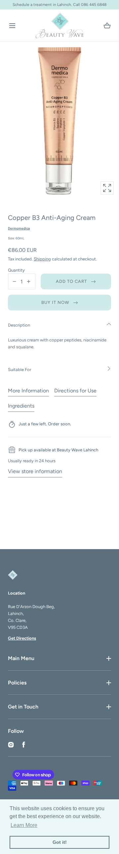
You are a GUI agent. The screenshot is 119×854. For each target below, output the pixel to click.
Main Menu (21, 658)
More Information (28, 390)
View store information (35, 471)
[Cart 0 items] (107, 26)
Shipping (42, 258)
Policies (17, 683)
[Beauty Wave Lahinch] (60, 25)
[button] (12, 25)
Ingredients (21, 406)
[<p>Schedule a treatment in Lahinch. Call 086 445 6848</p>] (59, 5)
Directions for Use (75, 390)
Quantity (16, 270)
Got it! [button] (60, 842)
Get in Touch (23, 707)
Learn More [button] (24, 825)
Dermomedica (19, 228)
